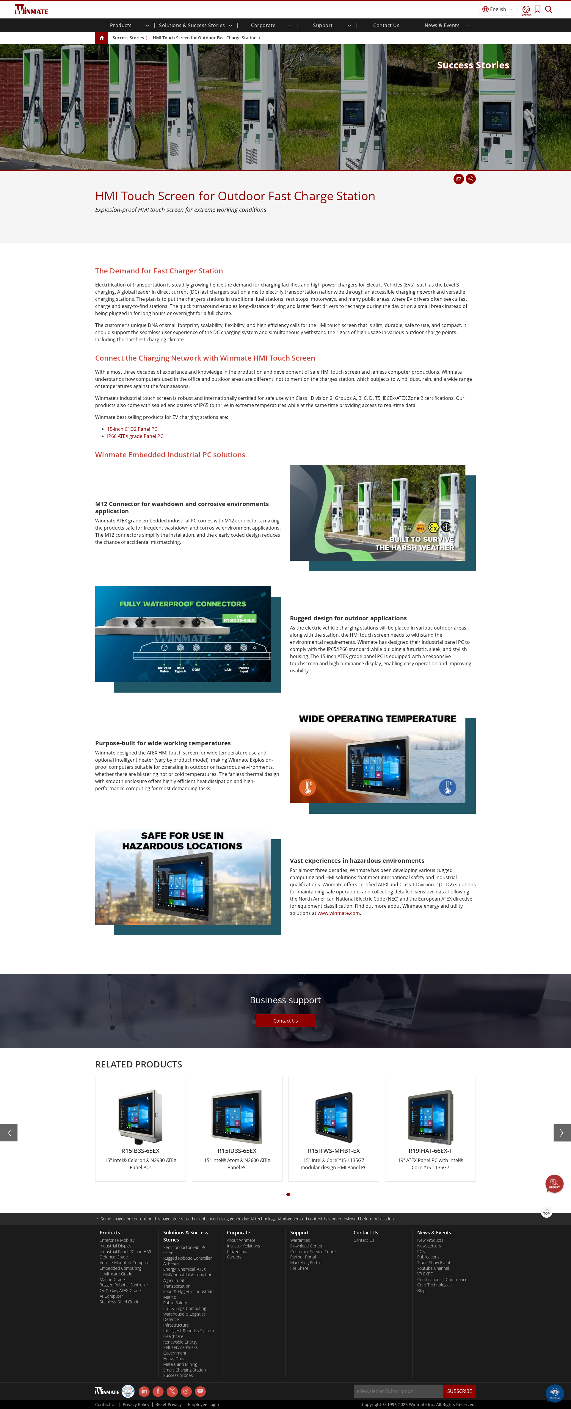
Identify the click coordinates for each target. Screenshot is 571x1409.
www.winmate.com (339, 913)
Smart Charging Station (184, 1370)
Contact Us (386, 25)
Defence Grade (114, 1257)
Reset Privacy (169, 1404)
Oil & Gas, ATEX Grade (120, 1290)
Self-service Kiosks (180, 1347)
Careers (234, 1257)
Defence (171, 1319)
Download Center (306, 1246)
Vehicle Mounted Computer (125, 1262)
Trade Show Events (435, 1262)
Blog (421, 1290)
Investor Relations (243, 1246)
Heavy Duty (173, 1358)
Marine (169, 1297)
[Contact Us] (458, 179)
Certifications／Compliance (442, 1279)
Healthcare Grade (116, 1274)
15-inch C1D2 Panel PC (132, 429)
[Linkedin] (144, 1391)
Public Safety (175, 1302)
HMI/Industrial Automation (187, 1275)
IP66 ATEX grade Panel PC (135, 436)
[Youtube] (200, 1391)
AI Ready (171, 1263)
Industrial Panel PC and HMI (125, 1251)
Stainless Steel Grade (119, 1302)
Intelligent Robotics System (188, 1330)
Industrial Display (115, 1246)
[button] (554, 1184)
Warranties (300, 1240)
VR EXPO (425, 1274)
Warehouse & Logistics (184, 1314)
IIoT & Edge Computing (184, 1308)
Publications (428, 1257)
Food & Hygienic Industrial (187, 1291)
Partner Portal (303, 1257)
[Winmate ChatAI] (555, 1393)
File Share (299, 1268)
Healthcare (173, 1336)
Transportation (176, 1286)
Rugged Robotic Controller (124, 1285)
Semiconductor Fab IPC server (185, 1250)
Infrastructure (176, 1325)
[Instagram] (186, 1392)
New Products (430, 1240)
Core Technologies (434, 1285)
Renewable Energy (180, 1342)
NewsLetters (429, 1246)
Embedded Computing (120, 1268)
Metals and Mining (180, 1364)
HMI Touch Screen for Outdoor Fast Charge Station (205, 37)
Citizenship (237, 1251)
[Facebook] (158, 1391)
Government (174, 1353)
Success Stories (128, 37)
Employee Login (203, 1404)
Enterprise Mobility (117, 1240)
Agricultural (173, 1280)
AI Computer (111, 1296)
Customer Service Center (313, 1251)
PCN (421, 1251)
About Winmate (241, 1240)
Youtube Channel (433, 1268)
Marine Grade (112, 1279)
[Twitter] (172, 1391)
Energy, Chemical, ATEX (184, 1269)
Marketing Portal (305, 1262)
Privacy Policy (136, 1404)
